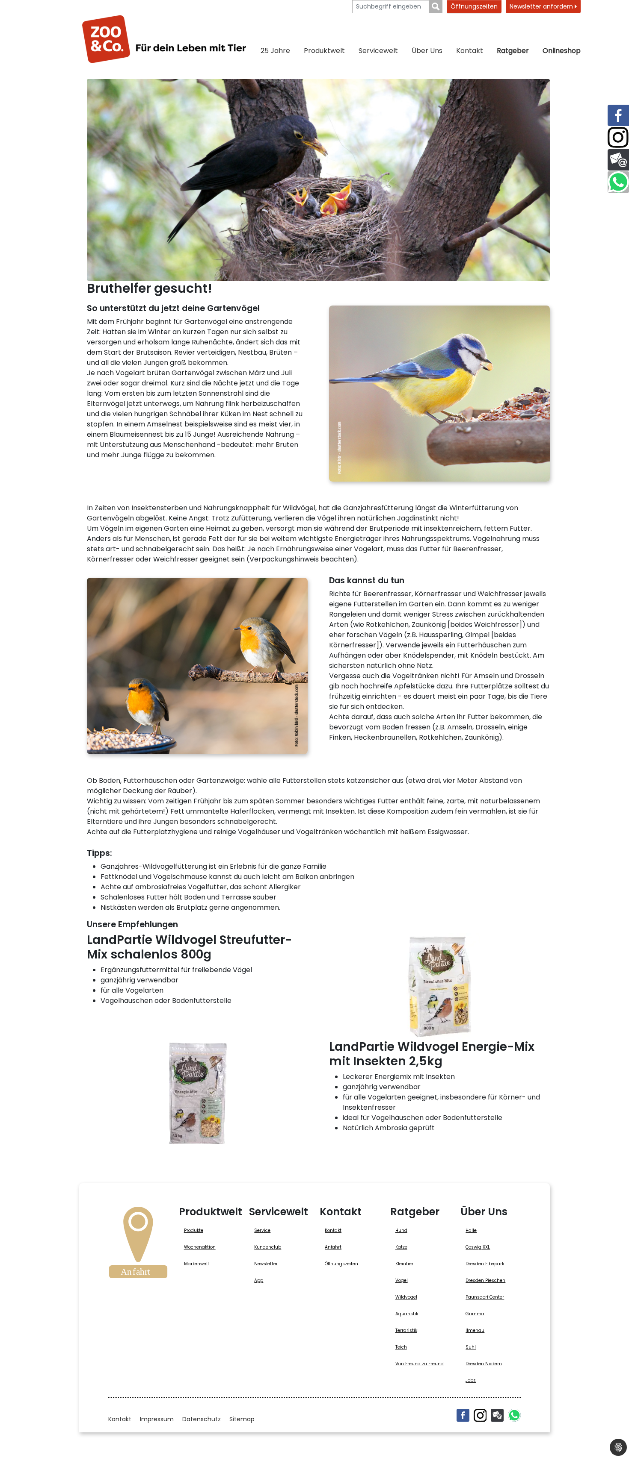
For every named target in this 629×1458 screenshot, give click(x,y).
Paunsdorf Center (485, 1297)
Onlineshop (562, 51)
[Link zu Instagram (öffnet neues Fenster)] (618, 137)
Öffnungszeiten (474, 6)
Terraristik (406, 1330)
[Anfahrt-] (138, 1245)
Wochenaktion (200, 1247)
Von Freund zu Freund (419, 1364)
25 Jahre (275, 51)
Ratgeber (513, 51)
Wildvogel (406, 1297)
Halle (471, 1230)
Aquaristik (406, 1314)
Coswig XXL (478, 1247)
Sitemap (242, 1419)
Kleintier (404, 1264)
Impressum (157, 1419)
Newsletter (266, 1264)
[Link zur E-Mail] (618, 159)
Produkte (193, 1230)
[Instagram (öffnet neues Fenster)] (480, 1415)
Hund (401, 1230)
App (258, 1280)
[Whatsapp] (514, 1415)
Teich (401, 1347)
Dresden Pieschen (485, 1280)
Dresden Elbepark (485, 1264)
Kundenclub (267, 1247)
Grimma (475, 1314)
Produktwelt (324, 51)
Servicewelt (378, 51)
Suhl (471, 1347)
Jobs (471, 1380)
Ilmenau (475, 1330)
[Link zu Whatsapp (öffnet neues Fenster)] (618, 182)
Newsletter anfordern (542, 6)
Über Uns (427, 51)
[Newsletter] (497, 1415)
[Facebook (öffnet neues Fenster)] (463, 1415)
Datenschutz (201, 1419)
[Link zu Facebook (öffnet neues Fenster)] (618, 115)
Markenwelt (196, 1264)
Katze (401, 1247)
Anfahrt (333, 1247)
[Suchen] (435, 6)
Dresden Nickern (484, 1364)
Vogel (401, 1280)
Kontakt (469, 51)
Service (262, 1230)
